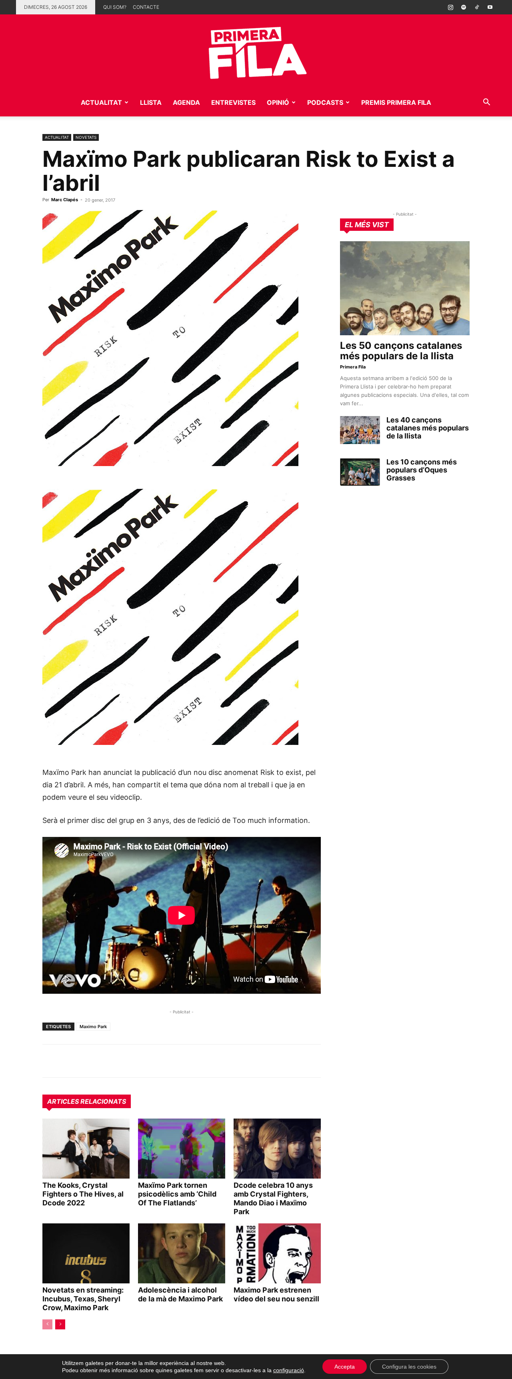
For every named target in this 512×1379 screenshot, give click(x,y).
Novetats (86, 137)
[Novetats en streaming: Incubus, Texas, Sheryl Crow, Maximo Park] (86, 1253)
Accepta (344, 1366)
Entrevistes (233, 102)
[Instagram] (450, 7)
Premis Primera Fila (396, 102)
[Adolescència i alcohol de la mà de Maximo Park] (181, 1253)
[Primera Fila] (256, 51)
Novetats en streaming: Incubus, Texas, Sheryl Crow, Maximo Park (83, 1299)
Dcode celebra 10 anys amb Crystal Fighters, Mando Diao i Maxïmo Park (273, 1198)
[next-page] (60, 1324)
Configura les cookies (409, 1366)
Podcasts (325, 102)
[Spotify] (464, 7)
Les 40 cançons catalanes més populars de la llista (427, 428)
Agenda (186, 102)
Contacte (146, 7)
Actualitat (101, 102)
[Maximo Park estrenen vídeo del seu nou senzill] (277, 1253)
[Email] (124, 1061)
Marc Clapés (64, 199)
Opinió (278, 102)
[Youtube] (490, 7)
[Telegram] (69, 1061)
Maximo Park (93, 1026)
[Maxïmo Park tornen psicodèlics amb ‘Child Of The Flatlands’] (181, 1149)
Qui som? (114, 7)
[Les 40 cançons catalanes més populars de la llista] (360, 430)
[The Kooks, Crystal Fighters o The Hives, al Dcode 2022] (86, 1149)
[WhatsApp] (50, 1061)
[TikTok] (477, 7)
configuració (288, 1370)
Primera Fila (353, 367)
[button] (486, 103)
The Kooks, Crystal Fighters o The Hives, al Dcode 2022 (83, 1194)
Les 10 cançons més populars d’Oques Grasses (421, 470)
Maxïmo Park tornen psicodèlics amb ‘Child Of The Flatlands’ (177, 1194)
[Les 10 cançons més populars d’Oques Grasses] (360, 472)
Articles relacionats (86, 1101)
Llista (151, 102)
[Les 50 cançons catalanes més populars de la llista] (405, 288)
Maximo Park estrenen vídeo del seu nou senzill (276, 1294)
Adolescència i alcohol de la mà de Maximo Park (180, 1294)
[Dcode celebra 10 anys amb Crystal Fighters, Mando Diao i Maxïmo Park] (277, 1149)
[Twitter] (87, 1061)
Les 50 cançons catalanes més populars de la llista (401, 351)
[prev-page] (47, 1324)
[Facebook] (106, 1061)
